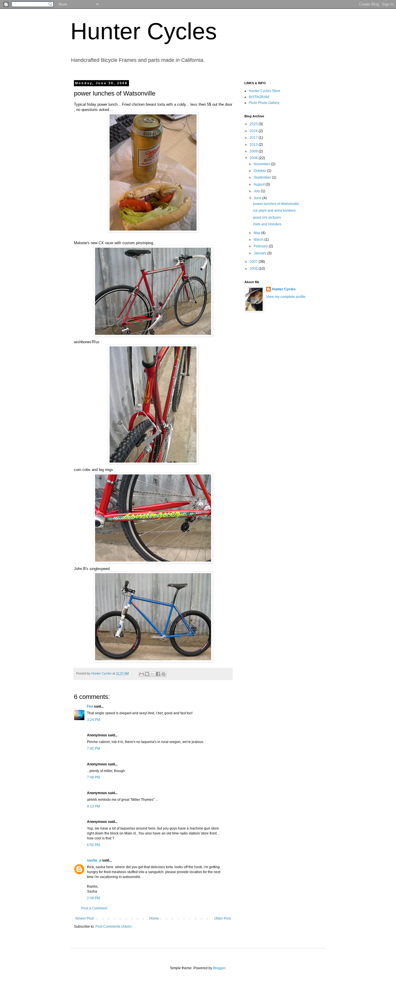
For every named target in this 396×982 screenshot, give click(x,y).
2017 (254, 138)
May (257, 233)
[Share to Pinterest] (163, 674)
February (261, 246)
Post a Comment (94, 908)
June (258, 198)
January (260, 253)
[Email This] (141, 674)
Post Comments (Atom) (113, 927)
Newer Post (84, 918)
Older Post (222, 918)
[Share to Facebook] (158, 674)
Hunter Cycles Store (264, 91)
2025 (254, 124)
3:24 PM (93, 720)
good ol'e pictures (267, 217)
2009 (254, 151)
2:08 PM (93, 898)
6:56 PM (93, 845)
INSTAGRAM (259, 97)
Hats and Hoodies (267, 224)
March (259, 240)
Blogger (219, 968)
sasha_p (94, 860)
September (263, 177)
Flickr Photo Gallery (264, 103)
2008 (254, 158)
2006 (254, 269)
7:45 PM (93, 749)
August (260, 184)
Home (154, 918)
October (260, 171)
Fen (90, 706)
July (257, 191)
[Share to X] (152, 674)
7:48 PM (93, 777)
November (262, 164)
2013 (254, 145)
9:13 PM (93, 806)
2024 (254, 131)
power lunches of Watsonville (276, 204)
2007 (254, 262)
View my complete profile (286, 297)
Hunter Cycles (143, 31)
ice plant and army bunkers (274, 210)
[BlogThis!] (147, 674)
